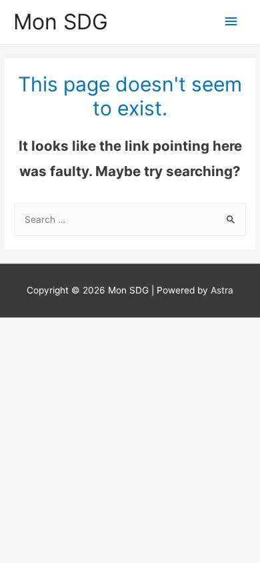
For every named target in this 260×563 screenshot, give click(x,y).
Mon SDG (60, 22)
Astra (222, 290)
